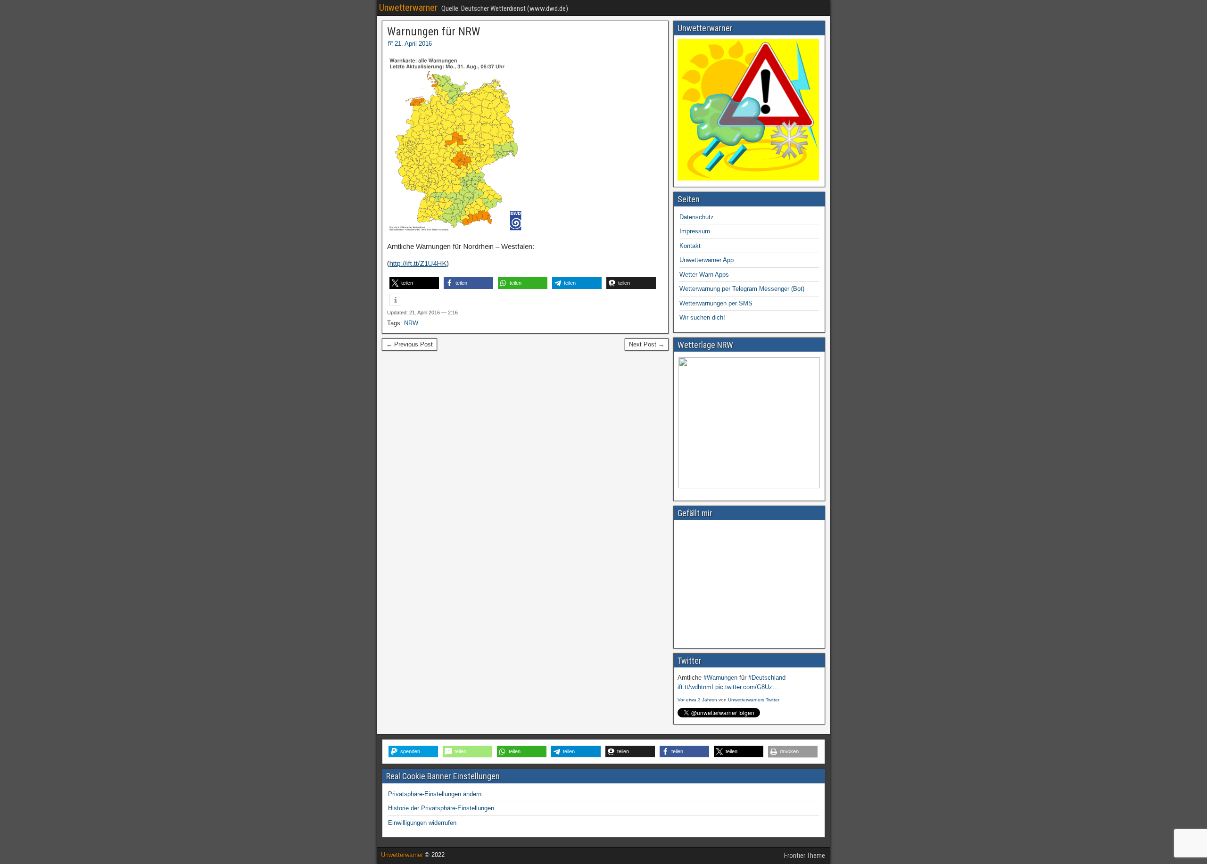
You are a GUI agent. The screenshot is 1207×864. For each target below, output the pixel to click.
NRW (411, 323)
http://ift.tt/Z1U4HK (417, 263)
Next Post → (646, 344)
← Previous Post (409, 344)
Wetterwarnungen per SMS (715, 303)
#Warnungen (720, 677)
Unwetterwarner (408, 7)
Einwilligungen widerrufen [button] (422, 822)
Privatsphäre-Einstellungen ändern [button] (434, 794)
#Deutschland (766, 677)
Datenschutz (696, 217)
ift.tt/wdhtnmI (695, 687)
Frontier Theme (804, 855)
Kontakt (690, 245)
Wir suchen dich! (702, 317)
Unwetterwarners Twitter (753, 699)
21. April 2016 (413, 43)
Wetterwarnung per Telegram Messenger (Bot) (741, 288)
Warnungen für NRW (433, 31)
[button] (414, 283)
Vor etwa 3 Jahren (697, 699)
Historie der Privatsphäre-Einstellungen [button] (441, 808)
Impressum (694, 231)
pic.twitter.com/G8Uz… (746, 687)
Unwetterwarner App (706, 259)
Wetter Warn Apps (704, 274)
